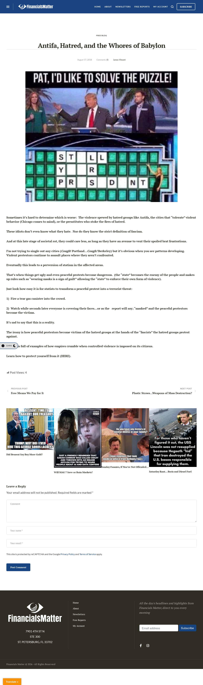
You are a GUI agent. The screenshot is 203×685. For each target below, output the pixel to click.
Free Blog (101, 35)
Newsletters (79, 614)
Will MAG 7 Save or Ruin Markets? (73, 472)
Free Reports (79, 620)
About (76, 608)
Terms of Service (88, 554)
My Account (79, 625)
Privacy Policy (67, 554)
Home (76, 602)
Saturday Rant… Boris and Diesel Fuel (170, 471)
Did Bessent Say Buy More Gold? (24, 454)
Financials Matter (15, 664)
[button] (9, 346)
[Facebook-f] (140, 645)
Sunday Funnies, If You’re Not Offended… (125, 467)
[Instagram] (147, 645)
